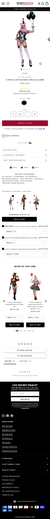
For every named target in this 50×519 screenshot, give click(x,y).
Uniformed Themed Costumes (13, 183)
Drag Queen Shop (9, 451)
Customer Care (11, 464)
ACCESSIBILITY (8, 484)
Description (10, 150)
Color (25, 98)
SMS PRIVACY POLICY (10, 487)
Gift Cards (6, 442)
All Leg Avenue (25, 77)
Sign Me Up (25, 399)
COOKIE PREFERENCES (11, 476)
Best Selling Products (10, 179)
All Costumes (7, 176)
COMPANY (7, 458)
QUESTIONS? (9, 470)
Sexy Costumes (26, 181)
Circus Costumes (26, 179)
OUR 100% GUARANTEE (14, 160)
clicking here (25, 408)
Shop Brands (7, 434)
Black (24, 103)
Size (25, 110)
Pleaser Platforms (9, 446)
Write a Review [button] (26, 350)
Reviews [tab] (8, 361)
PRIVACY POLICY (8, 480)
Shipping (16, 93)
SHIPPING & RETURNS (14, 155)
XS (35, 114)
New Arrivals (7, 426)
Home (24, 73)
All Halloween (19, 176)
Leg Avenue (38, 179)
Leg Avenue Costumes (10, 181)
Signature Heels (8, 430)
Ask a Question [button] (26, 356)
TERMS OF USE (7, 495)
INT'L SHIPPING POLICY (11, 491)
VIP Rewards (7, 438)
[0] (8, 3)
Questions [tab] (24, 361)
